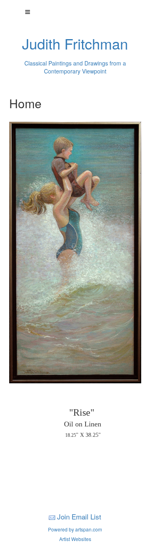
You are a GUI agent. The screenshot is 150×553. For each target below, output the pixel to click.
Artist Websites (75, 538)
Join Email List (79, 516)
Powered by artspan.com (75, 529)
